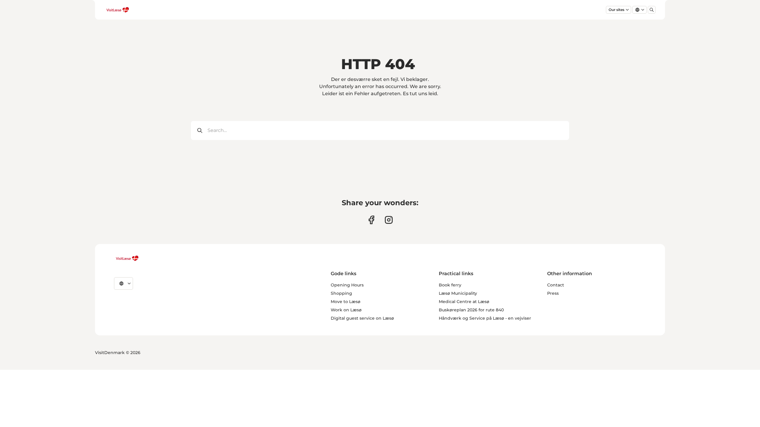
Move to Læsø (345, 301)
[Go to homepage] (117, 9)
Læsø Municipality (458, 293)
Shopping (341, 293)
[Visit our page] (371, 220)
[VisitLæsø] (127, 258)
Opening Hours (347, 285)
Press (553, 293)
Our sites (616, 9)
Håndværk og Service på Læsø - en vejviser (485, 318)
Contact (555, 285)
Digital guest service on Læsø (362, 318)
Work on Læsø (346, 310)
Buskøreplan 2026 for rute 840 (471, 310)
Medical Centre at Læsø (464, 301)
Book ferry (450, 285)
